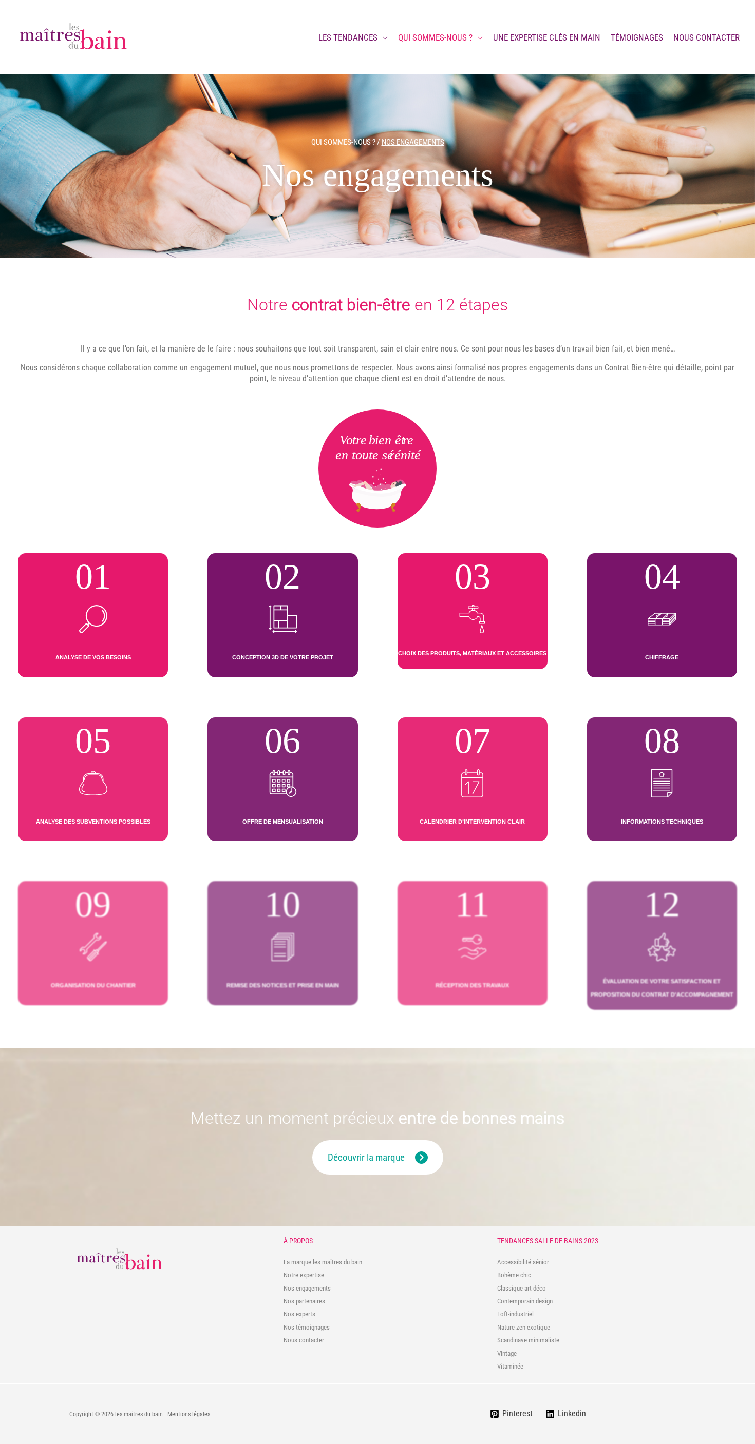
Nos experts (299, 1314)
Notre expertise (304, 1275)
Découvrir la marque (366, 1157)
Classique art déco (521, 1288)
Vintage (507, 1353)
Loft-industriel (515, 1314)
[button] (383, 37)
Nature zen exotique (523, 1327)
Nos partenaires (304, 1301)
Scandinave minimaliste (528, 1340)
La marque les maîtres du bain (323, 1262)
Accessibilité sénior (523, 1262)
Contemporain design (525, 1301)
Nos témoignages (307, 1327)
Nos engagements (307, 1288)
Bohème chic (514, 1275)
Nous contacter (304, 1340)
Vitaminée (510, 1366)
